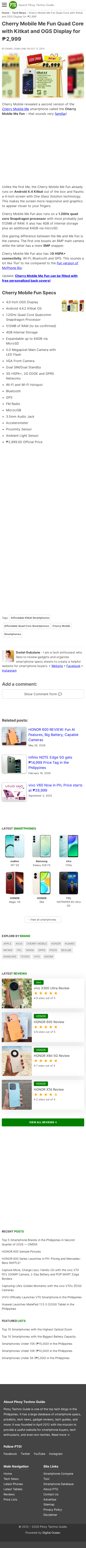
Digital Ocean (51, 1532)
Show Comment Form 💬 (43, 694)
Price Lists (10, 1499)
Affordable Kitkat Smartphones (30, 617)
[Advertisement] (43, 150)
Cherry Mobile (61, 625)
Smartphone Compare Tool (58, 1476)
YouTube (39, 1453)
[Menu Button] (4, 5)
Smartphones (12, 634)
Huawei (70, 943)
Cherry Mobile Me (15, 109)
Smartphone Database (58, 1484)
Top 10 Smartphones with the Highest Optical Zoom (37, 1329)
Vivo (37, 956)
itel (19, 950)
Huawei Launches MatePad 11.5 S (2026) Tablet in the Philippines (38, 1306)
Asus (19, 943)
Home (5, 12)
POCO (53, 950)
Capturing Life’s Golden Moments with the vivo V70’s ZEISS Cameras (42, 1288)
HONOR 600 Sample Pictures (21, 1251)
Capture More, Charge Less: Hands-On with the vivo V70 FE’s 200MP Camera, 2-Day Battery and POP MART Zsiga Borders (40, 1274)
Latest (19, 828)
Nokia (30, 950)
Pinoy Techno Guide (29, 1402)
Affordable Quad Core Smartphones (26, 625)
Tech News (19, 12)
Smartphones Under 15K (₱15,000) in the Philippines (37, 1343)
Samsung (9, 956)
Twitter (25, 1453)
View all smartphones (41, 919)
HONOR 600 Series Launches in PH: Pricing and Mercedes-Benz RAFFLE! (41, 1261)
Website (57, 666)
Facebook (73, 666)
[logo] (13, 5)
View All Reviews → (43, 1122)
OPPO (41, 950)
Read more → (61, 1434)
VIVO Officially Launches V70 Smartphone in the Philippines (42, 1297)
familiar (60, 114)
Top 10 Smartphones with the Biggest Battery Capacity (39, 1336)
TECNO (25, 956)
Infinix (7, 950)
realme (66, 950)
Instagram (9, 670)
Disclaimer (50, 1514)
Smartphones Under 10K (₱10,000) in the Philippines (37, 1350)
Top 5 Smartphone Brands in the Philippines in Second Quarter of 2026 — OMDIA (38, 1242)
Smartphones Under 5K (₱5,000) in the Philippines (36, 1358)
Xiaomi (48, 956)
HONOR (56, 943)
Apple (7, 943)
